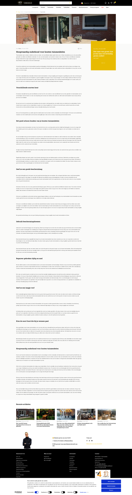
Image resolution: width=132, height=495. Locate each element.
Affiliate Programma (21, 467)
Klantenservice (19, 458)
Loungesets (45, 7)
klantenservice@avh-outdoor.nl (105, 465)
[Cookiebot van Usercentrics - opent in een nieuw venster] (18, 492)
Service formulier (20, 474)
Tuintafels (61, 7)
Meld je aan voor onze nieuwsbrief (94, 443)
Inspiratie (18, 476)
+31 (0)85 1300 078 (101, 464)
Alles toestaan (111, 481)
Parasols (73, 7)
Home (22, 11)
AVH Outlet (93, 3)
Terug (18, 11)
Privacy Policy (19, 462)
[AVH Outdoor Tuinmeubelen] (24, 3)
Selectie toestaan (111, 486)
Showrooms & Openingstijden (23, 471)
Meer (96, 7)
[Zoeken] (70, 3)
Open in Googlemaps (100, 467)
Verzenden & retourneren (22, 465)
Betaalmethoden (20, 464)
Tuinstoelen (56, 7)
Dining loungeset (87, 7)
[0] (114, 3)
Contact (18, 473)
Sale (92, 7)
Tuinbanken (67, 7)
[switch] (50, 492)
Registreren (46, 456)
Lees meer (95, 58)
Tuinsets (50, 7)
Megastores (87, 3)
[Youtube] (91, 441)
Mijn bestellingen (47, 458)
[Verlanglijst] (111, 3)
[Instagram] (89, 441)
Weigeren (111, 490)
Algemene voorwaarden (21, 460)
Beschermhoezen (79, 7)
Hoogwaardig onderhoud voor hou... (31, 11)
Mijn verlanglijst (47, 460)
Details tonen (83, 492)
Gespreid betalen (20, 469)
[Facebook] (87, 441)
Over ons (18, 456)
